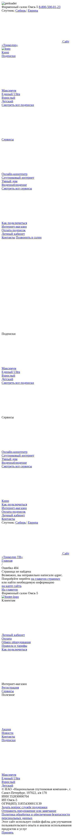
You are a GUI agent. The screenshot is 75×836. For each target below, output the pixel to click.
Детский (7, 101)
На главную (10, 589)
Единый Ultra (11, 94)
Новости (7, 733)
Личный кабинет (13, 234)
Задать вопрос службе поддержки (24, 807)
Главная (7, 560)
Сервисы (8, 691)
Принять (7, 832)
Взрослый (8, 97)
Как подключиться (14, 223)
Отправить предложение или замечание (29, 811)
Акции (6, 729)
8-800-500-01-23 (49, 7)
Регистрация (10, 687)
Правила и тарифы (14, 645)
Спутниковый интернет (18, 177)
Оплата (7, 638)
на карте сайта (11, 586)
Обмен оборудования (16, 642)
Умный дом (9, 181)
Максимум (9, 90)
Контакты (8, 237)
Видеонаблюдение (14, 185)
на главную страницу (45, 578)
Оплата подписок (14, 230)
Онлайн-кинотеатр (14, 174)
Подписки (9, 740)
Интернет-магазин (14, 226)
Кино (5, 52)
